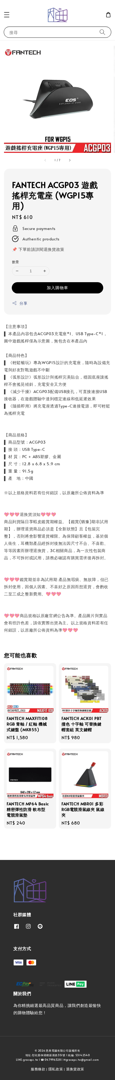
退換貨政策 (75, 1069)
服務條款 (38, 1069)
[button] (7, 15)
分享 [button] (23, 303)
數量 (15, 261)
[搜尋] (102, 32)
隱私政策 (55, 1069)
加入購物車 (57, 287)
